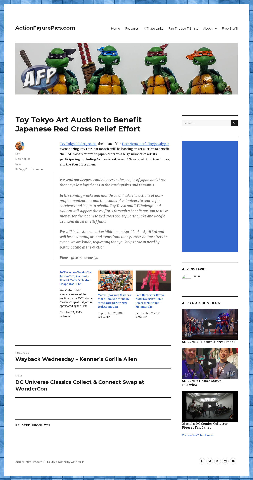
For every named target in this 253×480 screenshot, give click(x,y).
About (208, 28)
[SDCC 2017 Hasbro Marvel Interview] (210, 363)
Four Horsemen (34, 169)
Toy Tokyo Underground (78, 144)
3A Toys (19, 169)
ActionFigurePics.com (45, 28)
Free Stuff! (230, 28)
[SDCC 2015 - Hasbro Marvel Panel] (210, 324)
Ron (17, 153)
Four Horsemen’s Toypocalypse (145, 144)
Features (132, 28)
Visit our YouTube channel (198, 435)
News (18, 164)
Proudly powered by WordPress (65, 462)
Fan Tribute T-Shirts (183, 28)
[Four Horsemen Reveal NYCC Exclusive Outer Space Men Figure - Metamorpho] (153, 281)
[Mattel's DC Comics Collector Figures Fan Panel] (210, 406)
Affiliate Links (153, 28)
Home (115, 28)
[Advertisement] (210, 197)
